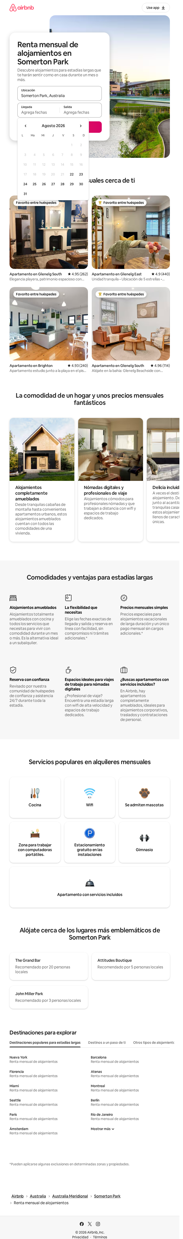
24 (25, 184)
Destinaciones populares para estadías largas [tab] (45, 1042)
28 (62, 184)
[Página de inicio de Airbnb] (22, 7)
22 (72, 174)
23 (81, 174)
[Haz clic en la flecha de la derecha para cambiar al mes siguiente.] (80, 125)
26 (44, 184)
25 (34, 184)
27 (53, 184)
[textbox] (38, 112)
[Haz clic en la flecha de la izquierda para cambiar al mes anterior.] (25, 125)
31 (25, 194)
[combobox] (59, 95)
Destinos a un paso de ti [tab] (107, 1042)
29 (72, 184)
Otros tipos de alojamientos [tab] (155, 1042)
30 (81, 184)
